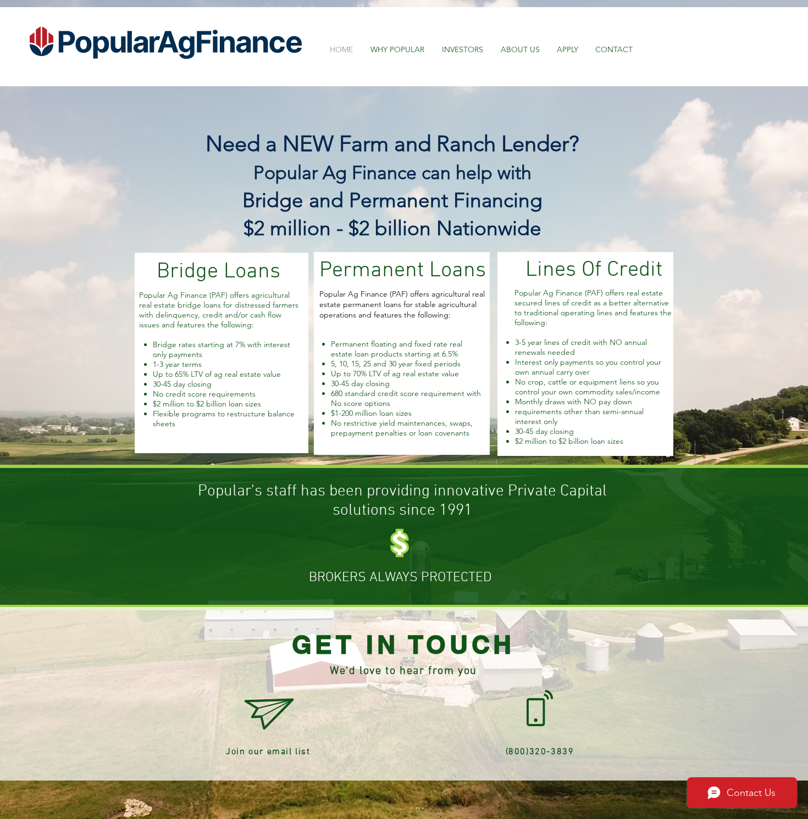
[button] (269, 714)
